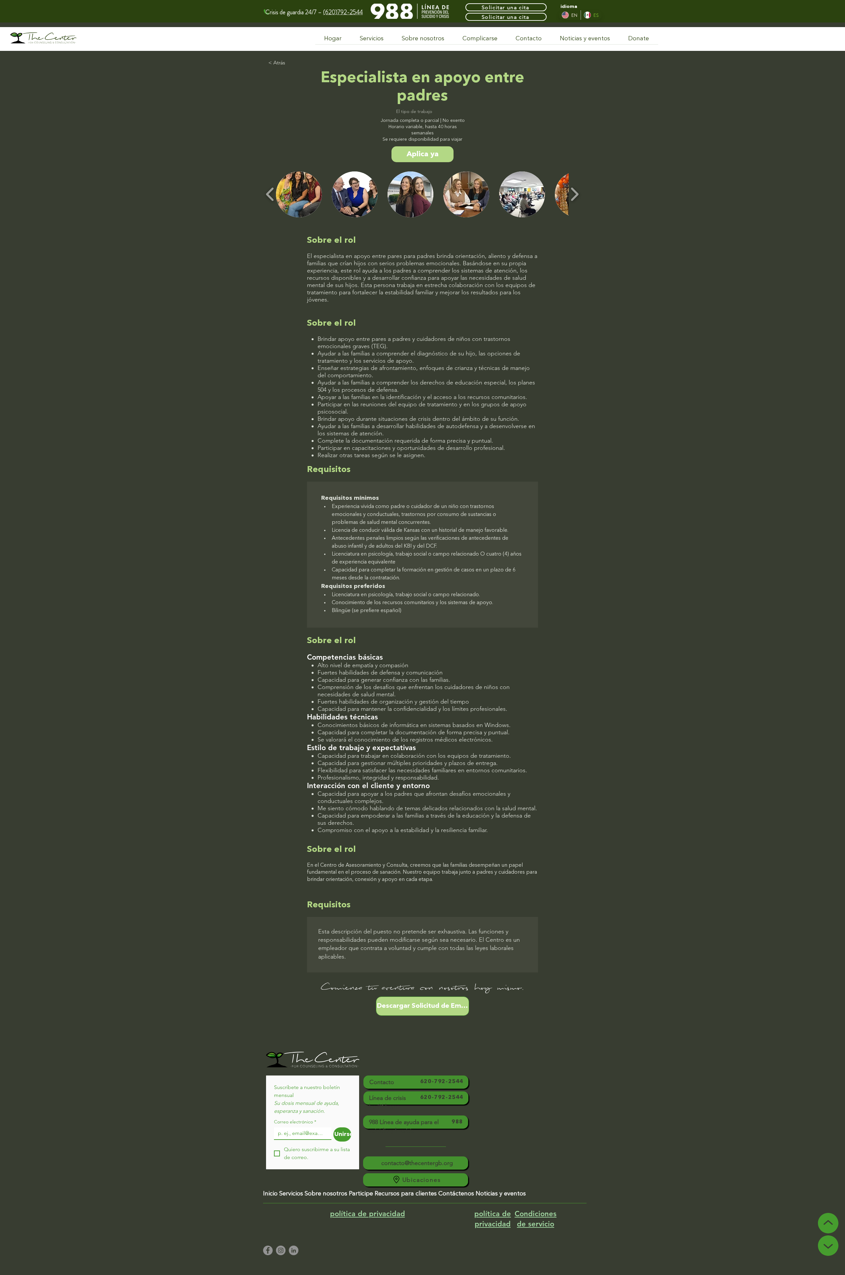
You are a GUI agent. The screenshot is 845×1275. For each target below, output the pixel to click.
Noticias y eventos (501, 1194)
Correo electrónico (295, 1122)
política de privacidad (367, 1213)
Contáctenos (456, 1194)
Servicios (291, 1194)
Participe (361, 1194)
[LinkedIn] (293, 1250)
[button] (299, 194)
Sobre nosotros (326, 1194)
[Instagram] (281, 1250)
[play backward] (270, 194)
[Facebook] (268, 1250)
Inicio (270, 1194)
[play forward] (574, 194)
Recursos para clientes (406, 1194)
